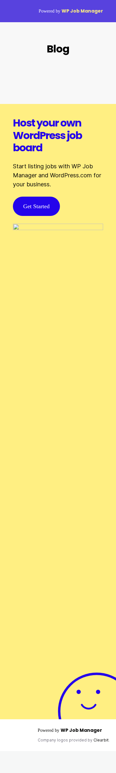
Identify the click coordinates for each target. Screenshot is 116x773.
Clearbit (101, 740)
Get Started (36, 206)
